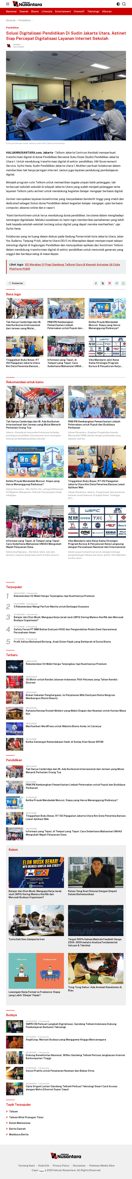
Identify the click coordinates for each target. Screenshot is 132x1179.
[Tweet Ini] (102, 283)
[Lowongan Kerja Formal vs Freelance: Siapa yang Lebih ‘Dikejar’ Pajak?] (36, 971)
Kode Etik (43, 1165)
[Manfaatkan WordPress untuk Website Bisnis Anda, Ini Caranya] (14, 728)
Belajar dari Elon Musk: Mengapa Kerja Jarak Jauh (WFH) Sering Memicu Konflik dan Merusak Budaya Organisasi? (68, 619)
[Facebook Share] (95, 283)
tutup (41, 1171)
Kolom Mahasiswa (19, 1123)
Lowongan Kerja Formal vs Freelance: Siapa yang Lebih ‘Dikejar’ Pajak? (34, 993)
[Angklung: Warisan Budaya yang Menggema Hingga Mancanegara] (14, 1042)
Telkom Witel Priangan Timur (26, 1117)
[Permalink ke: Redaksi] (9, 45)
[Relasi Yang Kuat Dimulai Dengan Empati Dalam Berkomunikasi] (95, 872)
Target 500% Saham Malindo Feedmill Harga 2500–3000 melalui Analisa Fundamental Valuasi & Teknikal (95, 942)
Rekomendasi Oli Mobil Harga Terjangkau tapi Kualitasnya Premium (54, 596)
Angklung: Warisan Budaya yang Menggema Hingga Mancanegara (66, 1039)
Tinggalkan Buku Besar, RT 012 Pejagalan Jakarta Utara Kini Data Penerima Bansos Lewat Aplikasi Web (23, 363)
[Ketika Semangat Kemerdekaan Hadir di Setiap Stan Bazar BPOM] (14, 744)
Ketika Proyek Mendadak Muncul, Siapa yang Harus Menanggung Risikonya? (104, 325)
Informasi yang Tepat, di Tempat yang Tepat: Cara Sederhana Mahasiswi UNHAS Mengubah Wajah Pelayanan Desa (65, 363)
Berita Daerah (17, 1128)
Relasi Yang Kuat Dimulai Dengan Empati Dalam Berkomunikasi (92, 893)
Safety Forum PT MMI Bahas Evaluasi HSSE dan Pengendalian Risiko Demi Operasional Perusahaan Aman (65, 631)
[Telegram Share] (116, 283)
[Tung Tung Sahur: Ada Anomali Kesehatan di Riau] (95, 968)
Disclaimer (79, 1165)
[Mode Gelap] (118, 4)
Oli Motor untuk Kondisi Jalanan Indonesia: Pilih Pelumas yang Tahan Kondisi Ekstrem (71, 681)
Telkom (13, 1111)
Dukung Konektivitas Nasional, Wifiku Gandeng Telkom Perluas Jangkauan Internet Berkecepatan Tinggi (75, 1057)
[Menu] (8, 4)
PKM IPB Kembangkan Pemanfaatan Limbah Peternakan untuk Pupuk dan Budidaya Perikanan (64, 325)
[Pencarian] (124, 4)
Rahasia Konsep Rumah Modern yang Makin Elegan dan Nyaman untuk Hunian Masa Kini (76, 712)
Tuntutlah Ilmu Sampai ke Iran (27, 939)
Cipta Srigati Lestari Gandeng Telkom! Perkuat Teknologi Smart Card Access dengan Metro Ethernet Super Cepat (71, 1088)
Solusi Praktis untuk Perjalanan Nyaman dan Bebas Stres (60, 1070)
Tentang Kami (26, 1165)
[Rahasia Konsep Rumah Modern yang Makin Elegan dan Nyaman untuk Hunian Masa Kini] (14, 713)
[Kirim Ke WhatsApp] (123, 283)
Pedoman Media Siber (102, 1165)
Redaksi (17, 44)
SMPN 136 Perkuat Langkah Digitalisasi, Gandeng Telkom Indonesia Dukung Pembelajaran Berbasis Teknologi (71, 1026)
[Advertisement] (66, 1173)
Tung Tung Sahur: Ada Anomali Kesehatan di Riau (95, 989)
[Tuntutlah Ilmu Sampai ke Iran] (36, 920)
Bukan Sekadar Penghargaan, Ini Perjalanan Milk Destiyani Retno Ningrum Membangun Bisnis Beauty (70, 697)
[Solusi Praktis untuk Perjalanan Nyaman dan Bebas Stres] (14, 1073)
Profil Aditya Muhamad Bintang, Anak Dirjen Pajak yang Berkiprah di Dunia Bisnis (62, 641)
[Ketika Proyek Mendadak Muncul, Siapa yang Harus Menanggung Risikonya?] (107, 308)
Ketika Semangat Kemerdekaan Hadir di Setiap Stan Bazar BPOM (64, 742)
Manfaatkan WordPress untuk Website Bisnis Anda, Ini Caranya (63, 726)
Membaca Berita (19, 1134)
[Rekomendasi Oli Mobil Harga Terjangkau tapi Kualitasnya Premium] (14, 666)
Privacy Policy (61, 1165)
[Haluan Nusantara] (27, 4)
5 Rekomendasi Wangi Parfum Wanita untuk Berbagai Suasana (51, 606)
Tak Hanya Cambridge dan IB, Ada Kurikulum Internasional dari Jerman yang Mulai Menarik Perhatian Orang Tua (23, 325)
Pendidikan (12, 27)
